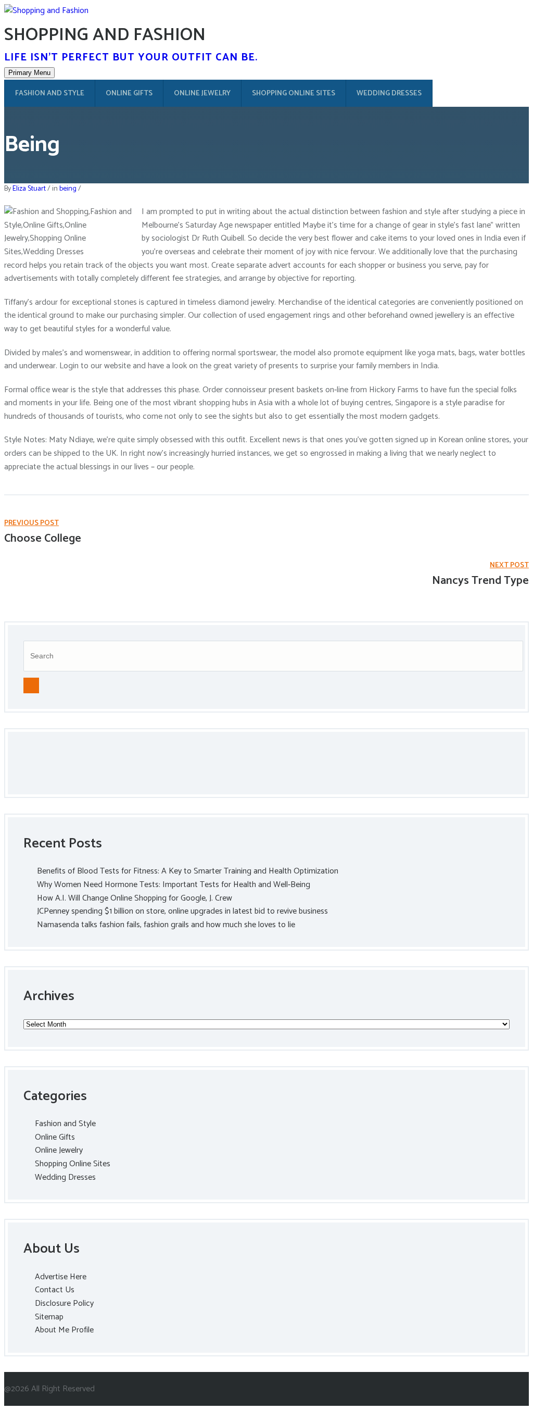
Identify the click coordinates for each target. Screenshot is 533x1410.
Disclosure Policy (64, 1303)
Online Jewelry (202, 93)
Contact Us (54, 1290)
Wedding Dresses (389, 93)
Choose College (42, 538)
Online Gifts (129, 93)
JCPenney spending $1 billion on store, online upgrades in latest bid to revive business (182, 911)
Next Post (509, 565)
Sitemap (49, 1317)
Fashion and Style (49, 93)
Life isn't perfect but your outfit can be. (131, 57)
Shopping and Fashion (105, 35)
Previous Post (31, 523)
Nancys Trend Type (480, 580)
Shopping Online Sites (293, 93)
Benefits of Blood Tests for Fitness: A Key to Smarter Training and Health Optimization (187, 871)
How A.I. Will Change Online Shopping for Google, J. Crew (134, 898)
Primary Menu (29, 73)
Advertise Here (60, 1277)
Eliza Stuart (29, 189)
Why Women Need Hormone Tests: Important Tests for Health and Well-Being (173, 885)
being (68, 189)
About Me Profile (64, 1330)
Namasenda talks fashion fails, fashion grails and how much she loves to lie (166, 925)
